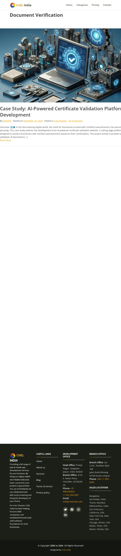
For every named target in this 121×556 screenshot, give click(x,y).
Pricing (95, 5)
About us (40, 467)
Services (40, 473)
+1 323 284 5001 (71, 495)
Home (69, 5)
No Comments (76, 120)
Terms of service (44, 486)
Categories (82, 5)
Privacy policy (43, 492)
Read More (5, 140)
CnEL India (66, 549)
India (23, 5)
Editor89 (7, 120)
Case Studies (60, 120)
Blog (38, 480)
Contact (107, 5)
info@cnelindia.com (72, 501)
